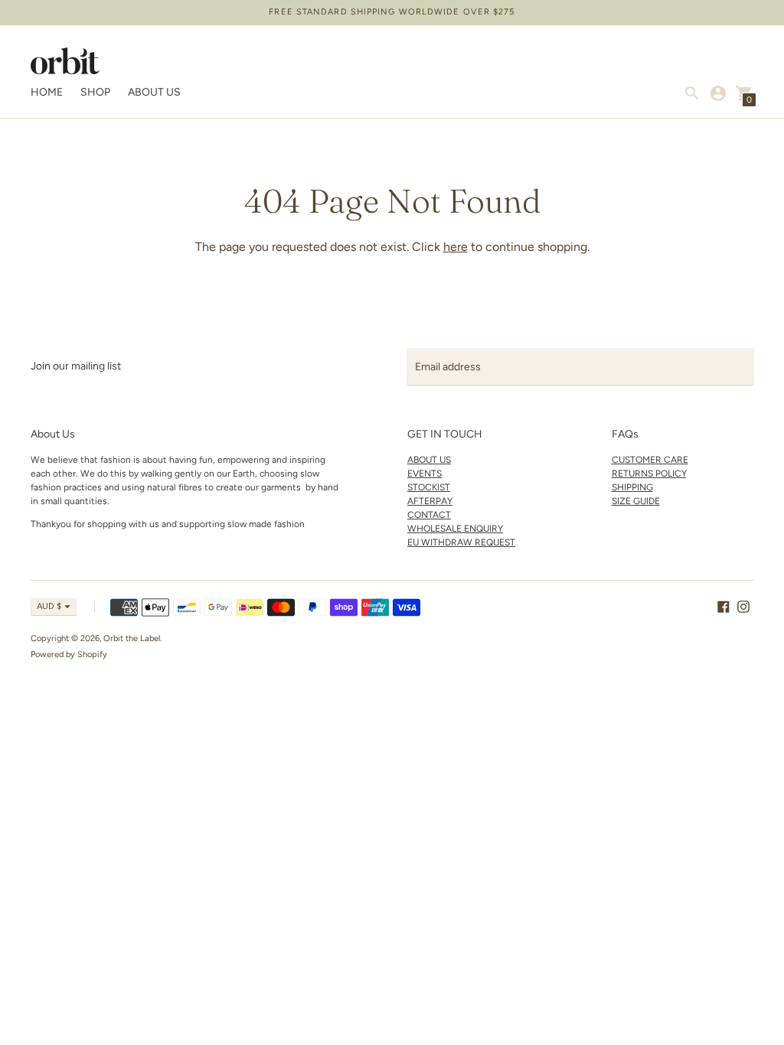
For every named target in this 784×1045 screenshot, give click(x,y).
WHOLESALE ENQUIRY (455, 528)
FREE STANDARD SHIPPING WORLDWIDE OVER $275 (391, 12)
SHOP (95, 92)
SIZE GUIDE (636, 501)
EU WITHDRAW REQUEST (461, 542)
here (455, 246)
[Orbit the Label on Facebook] (723, 605)
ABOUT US (154, 92)
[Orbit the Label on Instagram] (743, 605)
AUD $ (49, 606)
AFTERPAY (429, 501)
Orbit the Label (131, 638)
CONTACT (429, 514)
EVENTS (424, 473)
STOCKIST (428, 487)
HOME (47, 92)
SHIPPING (632, 487)
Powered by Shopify (69, 654)
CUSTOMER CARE (650, 459)
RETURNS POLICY (649, 473)
